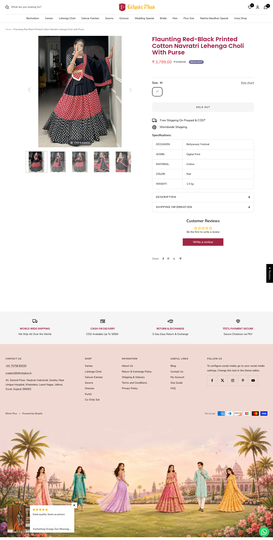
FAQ (173, 388)
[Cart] (265, 7)
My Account (177, 377)
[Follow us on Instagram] (233, 380)
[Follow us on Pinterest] (243, 380)
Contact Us (176, 371)
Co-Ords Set (92, 399)
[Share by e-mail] (180, 258)
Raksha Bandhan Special (214, 18)
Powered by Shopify (32, 413)
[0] (249, 7)
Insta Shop (240, 18)
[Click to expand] (80, 91)
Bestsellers (32, 18)
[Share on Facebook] (163, 258)
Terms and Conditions (134, 383)
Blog (173, 366)
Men (175, 18)
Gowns (109, 18)
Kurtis (88, 394)
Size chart (247, 83)
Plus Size (188, 18)
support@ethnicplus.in (19, 373)
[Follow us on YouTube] (253, 380)
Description (166, 197)
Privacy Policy (130, 388)
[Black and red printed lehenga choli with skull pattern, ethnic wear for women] (102, 162)
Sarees (49, 18)
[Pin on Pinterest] (168, 258)
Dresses (124, 18)
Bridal (163, 18)
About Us (127, 366)
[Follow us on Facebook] (212, 380)
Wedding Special (144, 18)
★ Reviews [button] (270, 273)
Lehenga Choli (67, 18)
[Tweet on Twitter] (174, 258)
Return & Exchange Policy (137, 371)
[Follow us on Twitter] (222, 380)
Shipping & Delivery (133, 377)
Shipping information (174, 207)
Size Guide (176, 383)
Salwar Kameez (90, 18)
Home (9, 29)
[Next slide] (130, 89)
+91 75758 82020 (16, 366)
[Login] (257, 7)
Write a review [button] (203, 242)
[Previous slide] (29, 89)
